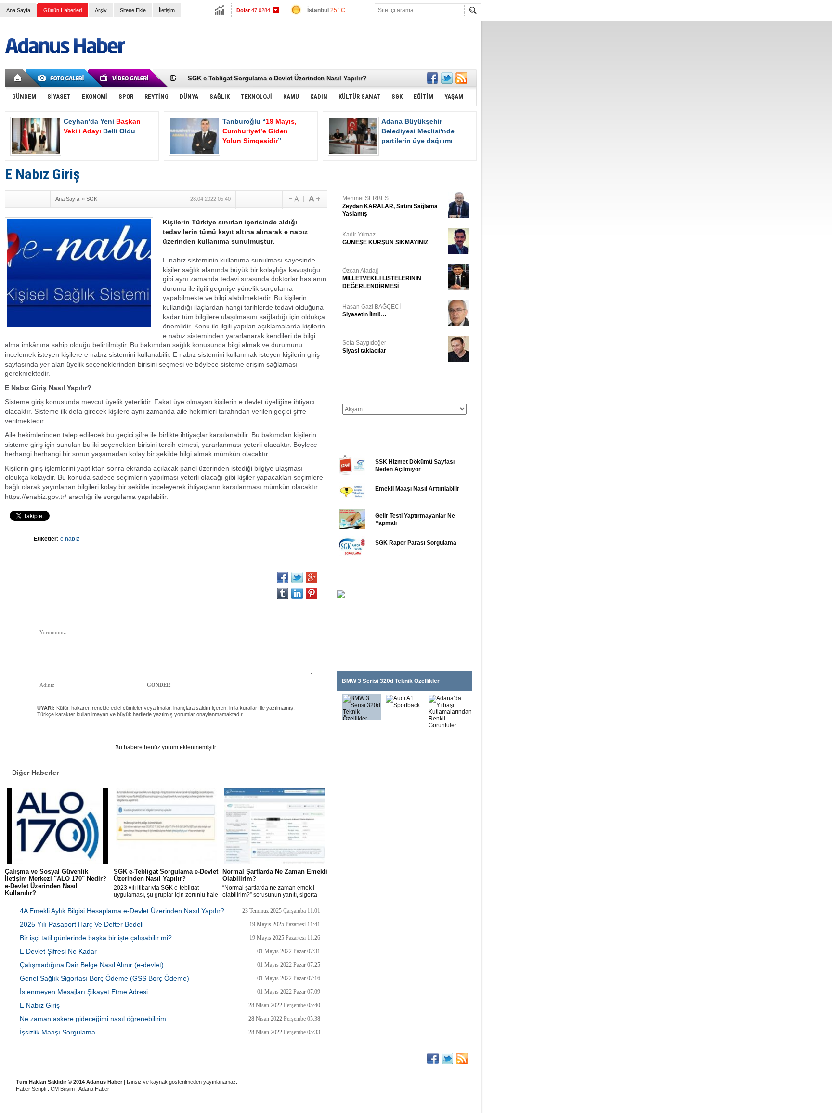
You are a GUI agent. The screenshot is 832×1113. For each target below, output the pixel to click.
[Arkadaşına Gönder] (259, 199)
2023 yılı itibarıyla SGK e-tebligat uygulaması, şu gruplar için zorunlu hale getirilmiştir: (166, 883)
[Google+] (41, 199)
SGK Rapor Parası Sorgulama (415, 542)
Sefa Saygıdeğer (364, 347)
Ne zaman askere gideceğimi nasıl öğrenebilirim (93, 1018)
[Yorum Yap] (246, 199)
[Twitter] (27, 199)
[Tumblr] (282, 593)
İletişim (167, 10)
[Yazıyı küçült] (293, 199)
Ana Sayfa (18, 10)
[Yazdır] (271, 199)
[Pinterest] (311, 593)
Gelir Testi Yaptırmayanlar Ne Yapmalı (415, 519)
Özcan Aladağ (381, 278)
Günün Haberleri (62, 10)
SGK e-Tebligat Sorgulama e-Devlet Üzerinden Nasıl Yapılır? (277, 78)
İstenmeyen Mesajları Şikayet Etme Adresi (84, 991)
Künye (23, 1058)
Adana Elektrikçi (294, 1058)
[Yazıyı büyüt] (314, 199)
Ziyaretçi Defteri (63, 1058)
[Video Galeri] (125, 78)
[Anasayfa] (18, 78)
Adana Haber (93, 1089)
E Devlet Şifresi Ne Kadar (58, 951)
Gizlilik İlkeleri (111, 1058)
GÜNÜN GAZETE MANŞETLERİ (380, 384)
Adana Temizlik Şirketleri (169, 1058)
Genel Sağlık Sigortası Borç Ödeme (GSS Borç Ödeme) (104, 978)
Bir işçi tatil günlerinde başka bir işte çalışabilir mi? (96, 938)
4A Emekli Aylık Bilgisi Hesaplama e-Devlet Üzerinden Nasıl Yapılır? (122, 911)
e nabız (69, 539)
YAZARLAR (354, 175)
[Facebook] (14, 199)
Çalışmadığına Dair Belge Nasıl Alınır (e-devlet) (92, 965)
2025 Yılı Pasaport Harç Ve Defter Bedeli (81, 924)
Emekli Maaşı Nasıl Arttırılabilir (417, 488)
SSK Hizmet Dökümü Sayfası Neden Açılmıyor (415, 465)
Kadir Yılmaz (385, 238)
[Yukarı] (110, 586)
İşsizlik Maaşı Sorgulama (57, 1032)
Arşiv (101, 10)
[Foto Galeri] (62, 78)
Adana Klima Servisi (350, 1058)
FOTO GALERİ (358, 578)
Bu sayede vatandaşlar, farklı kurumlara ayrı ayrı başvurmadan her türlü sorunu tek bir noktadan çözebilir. (56, 883)
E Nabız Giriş (40, 1005)
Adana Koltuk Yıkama (237, 1058)
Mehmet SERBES (390, 206)
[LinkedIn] (297, 593)
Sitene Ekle (133, 10)
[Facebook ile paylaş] (432, 78)
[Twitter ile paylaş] (447, 78)
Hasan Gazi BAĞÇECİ (371, 310)
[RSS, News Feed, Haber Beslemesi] (461, 78)
